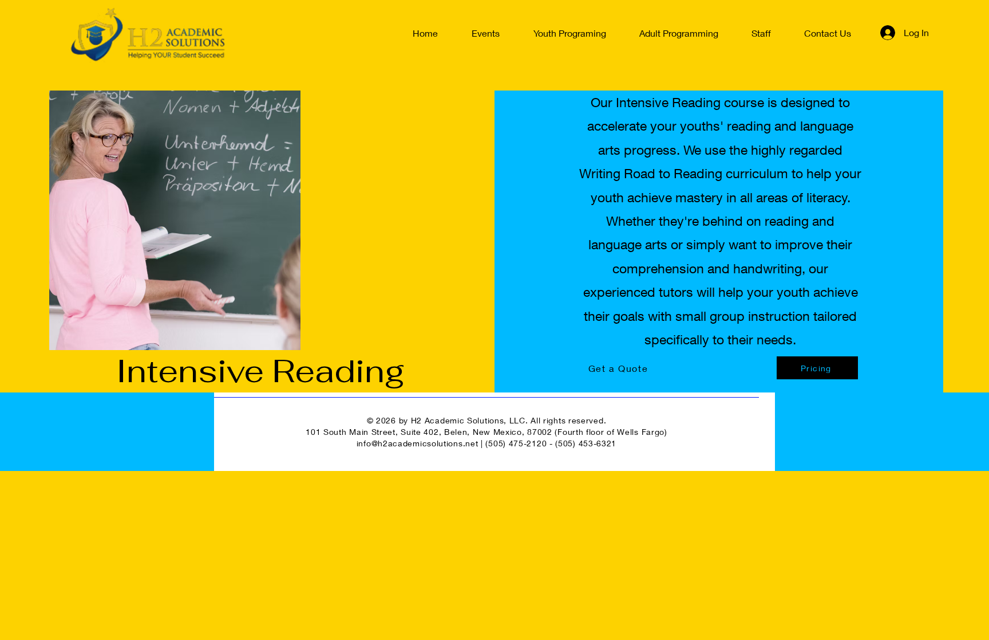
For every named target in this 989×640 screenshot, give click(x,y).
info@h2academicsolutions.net (417, 443)
